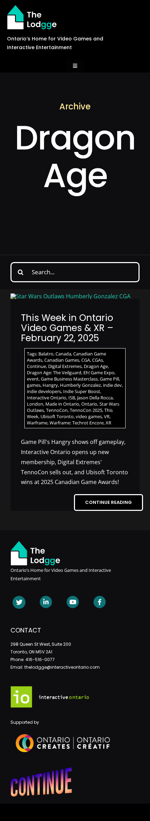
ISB (71, 397)
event (33, 379)
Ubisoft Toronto (57, 416)
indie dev (112, 385)
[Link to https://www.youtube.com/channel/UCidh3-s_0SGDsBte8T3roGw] (73, 602)
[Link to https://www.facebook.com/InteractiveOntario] (99, 602)
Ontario (89, 404)
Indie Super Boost (81, 391)
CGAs (97, 360)
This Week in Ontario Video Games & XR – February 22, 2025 (67, 328)
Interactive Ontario (46, 397)
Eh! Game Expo (98, 372)
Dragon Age (96, 366)
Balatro (45, 354)
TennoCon (57, 410)
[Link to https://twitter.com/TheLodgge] (19, 602)
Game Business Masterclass (69, 379)
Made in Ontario (62, 404)
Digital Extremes (65, 366)
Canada (63, 354)
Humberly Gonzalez (80, 385)
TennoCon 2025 (86, 410)
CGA (85, 360)
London (35, 404)
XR (108, 423)
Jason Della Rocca (95, 397)
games (33, 385)
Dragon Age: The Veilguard (54, 372)
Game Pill (109, 379)
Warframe (37, 423)
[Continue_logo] (41, 770)
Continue (36, 366)
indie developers (44, 391)
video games (89, 416)
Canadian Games (61, 360)
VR (107, 416)
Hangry (50, 385)
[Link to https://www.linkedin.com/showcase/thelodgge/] (46, 602)
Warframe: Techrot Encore (77, 423)
